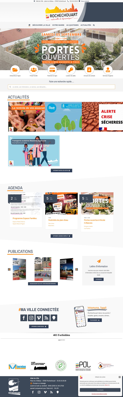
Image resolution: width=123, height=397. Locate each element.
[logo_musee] (38, 360)
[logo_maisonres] (105, 360)
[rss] (46, 318)
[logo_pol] (83, 360)
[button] (119, 377)
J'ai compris (100, 390)
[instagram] (31, 318)
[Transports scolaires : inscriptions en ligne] (33, 151)
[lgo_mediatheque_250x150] (17, 360)
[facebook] (23, 318)
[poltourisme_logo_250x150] (60, 360)
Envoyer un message (39, 383)
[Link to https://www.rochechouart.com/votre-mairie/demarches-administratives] (15, 70)
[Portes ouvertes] (61, 49)
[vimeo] (38, 318)
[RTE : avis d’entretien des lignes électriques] (70, 117)
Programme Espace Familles (25, 218)
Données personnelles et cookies (99, 394)
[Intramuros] (54, 318)
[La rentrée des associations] (33, 117)
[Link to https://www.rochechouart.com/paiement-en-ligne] (52, 70)
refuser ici (107, 385)
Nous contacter (85, 1)
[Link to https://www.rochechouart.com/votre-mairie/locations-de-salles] (71, 70)
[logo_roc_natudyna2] (61, 4)
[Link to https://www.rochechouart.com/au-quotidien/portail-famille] (33, 70)
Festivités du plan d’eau (58, 220)
